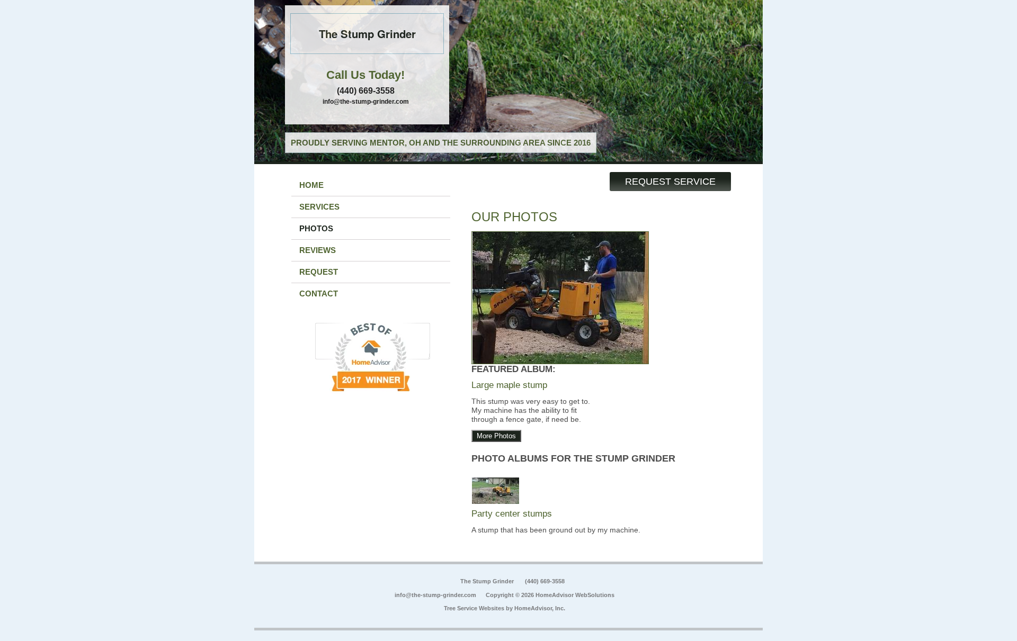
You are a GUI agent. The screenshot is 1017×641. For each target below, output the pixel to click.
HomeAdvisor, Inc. (539, 608)
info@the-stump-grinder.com (366, 101)
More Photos (496, 436)
